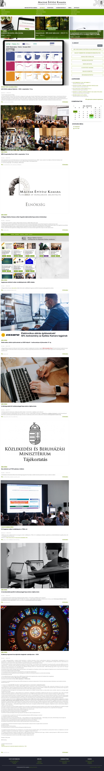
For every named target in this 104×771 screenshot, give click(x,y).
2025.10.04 (8, 346)
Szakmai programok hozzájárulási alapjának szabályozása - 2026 (13, 746)
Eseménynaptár (74, 10)
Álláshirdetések (39, 13)
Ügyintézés (50, 7)
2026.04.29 (8, 532)
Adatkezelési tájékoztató (14, 761)
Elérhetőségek (74, 13)
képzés (12, 290)
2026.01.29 (8, 658)
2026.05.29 (8, 285)
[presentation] (5, 30)
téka (14, 539)
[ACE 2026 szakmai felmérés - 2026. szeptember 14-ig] (35, 62)
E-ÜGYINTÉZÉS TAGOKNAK (87, 67)
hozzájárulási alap (6, 752)
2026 (11, 164)
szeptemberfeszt (7, 164)
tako (5, 290)
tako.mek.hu (14, 288)
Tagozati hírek (4, 13)
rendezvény (14, 164)
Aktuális (42, 7)
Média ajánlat (64, 762)
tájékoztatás (15, 416)
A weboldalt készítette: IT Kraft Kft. (95, 767)
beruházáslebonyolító (6, 602)
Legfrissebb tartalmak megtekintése (95, 99)
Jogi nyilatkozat (14, 762)
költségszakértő (5, 416)
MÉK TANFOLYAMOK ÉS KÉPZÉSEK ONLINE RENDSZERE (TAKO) (87, 49)
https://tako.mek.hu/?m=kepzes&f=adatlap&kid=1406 (16, 537)
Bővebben (66, 102)
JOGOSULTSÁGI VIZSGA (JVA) (87, 56)
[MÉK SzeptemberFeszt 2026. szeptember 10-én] (35, 127)
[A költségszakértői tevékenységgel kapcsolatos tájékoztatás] (35, 379)
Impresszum (64, 763)
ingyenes (4, 539)
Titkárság (14, 763)
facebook (77, 126)
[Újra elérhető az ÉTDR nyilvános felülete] (35, 442)
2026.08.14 (76, 36)
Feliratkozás (39, 761)
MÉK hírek (3, 10)
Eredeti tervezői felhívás (41, 11)
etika (7, 230)
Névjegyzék (90, 762)
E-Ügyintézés (89, 763)
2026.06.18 (8, 92)
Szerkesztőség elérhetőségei (64, 761)
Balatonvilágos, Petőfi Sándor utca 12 (82, 88)
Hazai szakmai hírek (7, 527)
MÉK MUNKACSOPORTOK (87, 75)
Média (69, 7)
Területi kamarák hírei (5, 11)
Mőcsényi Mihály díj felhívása (80, 95)
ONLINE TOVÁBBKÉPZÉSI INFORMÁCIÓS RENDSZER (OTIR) (87, 53)
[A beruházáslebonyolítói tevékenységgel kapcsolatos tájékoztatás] (35, 565)
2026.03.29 (8, 220)
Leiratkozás (39, 762)
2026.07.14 (8, 35)
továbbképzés (19, 164)
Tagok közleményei (40, 10)
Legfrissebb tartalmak (75, 11)
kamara (11, 416)
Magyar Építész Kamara (31, 7)
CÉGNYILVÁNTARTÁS (87, 64)
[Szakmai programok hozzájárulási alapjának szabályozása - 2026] (35, 628)
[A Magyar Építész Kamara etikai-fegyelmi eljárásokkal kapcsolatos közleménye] (35, 190)
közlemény (4, 230)
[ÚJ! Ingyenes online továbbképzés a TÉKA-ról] (35, 502)
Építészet (76, 7)
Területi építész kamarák (89, 761)
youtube (77, 128)
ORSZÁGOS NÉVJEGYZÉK (87, 60)
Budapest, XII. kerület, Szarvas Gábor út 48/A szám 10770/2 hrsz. (87, 91)
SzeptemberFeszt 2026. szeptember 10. (81, 82)
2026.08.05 (43, 36)
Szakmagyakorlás (61, 7)
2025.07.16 (8, 595)
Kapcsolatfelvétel (33, 767)
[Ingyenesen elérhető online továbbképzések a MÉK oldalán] (35, 255)
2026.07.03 (8, 157)
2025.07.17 (8, 409)
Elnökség (73, 31)
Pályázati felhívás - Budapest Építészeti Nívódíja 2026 (85, 85)
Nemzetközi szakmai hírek (9, 87)
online (15, 290)
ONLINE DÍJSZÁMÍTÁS (87, 71)
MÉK (71, 36)
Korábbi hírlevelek (39, 763)
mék (3, 164)
